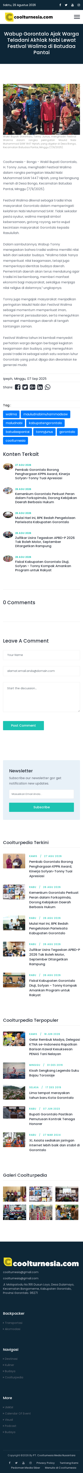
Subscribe (41, 807)
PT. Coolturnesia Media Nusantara (54, 1455)
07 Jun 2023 (51, 1108)
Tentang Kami (69, 1463)
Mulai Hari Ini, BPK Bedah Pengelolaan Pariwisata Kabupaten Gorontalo (48, 928)
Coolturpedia (13, 1377)
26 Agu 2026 (23, 489)
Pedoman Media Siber (25, 1468)
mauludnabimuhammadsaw (45, 414)
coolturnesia (15, 440)
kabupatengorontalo (45, 423)
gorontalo (67, 432)
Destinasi (11, 1359)
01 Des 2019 (55, 1065)
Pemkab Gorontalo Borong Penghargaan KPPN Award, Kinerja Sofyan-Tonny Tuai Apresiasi (51, 868)
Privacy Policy (45, 1463)
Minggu (19, 378)
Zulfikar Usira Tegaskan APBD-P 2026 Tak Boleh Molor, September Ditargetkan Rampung (54, 956)
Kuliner (9, 1365)
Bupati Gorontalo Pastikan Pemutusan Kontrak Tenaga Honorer (52, 1119)
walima (11, 414)
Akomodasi (12, 1329)
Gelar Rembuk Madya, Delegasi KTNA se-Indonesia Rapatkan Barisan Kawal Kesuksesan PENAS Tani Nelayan (54, 1046)
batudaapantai (17, 432)
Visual (8, 1420)
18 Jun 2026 (52, 1034)
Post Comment (23, 725)
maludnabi (14, 423)
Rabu (32, 887)
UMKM (8, 1407)
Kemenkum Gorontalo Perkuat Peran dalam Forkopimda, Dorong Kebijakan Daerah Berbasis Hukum (54, 899)
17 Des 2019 (53, 1087)
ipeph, (8, 378)
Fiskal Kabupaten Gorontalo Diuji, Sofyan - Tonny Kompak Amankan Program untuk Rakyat (53, 987)
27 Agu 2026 (23, 465)
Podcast (10, 1426)
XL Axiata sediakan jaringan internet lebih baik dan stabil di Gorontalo (54, 1145)
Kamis (33, 856)
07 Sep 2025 (37, 378)
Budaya (9, 1371)
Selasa (34, 1087)
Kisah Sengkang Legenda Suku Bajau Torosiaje (54, 1073)
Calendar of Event (17, 1413)
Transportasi (13, 1323)
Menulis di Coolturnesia (60, 1468)
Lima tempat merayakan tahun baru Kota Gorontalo (51, 1095)
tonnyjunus (44, 432)
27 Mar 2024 (52, 1135)
